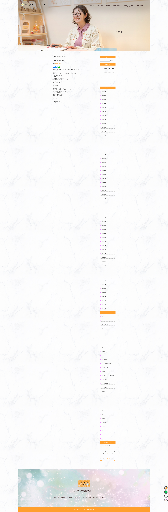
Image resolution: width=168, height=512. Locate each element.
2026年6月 (104, 99)
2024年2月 (104, 198)
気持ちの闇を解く (59, 60)
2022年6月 (104, 277)
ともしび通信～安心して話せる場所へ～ (109, 76)
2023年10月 (104, 213)
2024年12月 (104, 158)
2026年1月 (104, 111)
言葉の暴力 (104, 80)
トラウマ (103, 426)
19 (103, 455)
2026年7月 (104, 95)
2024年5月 (104, 186)
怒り (102, 406)
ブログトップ (107, 57)
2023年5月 (104, 233)
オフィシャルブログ (110, 497)
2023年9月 (104, 217)
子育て (103, 430)
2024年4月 (104, 190)
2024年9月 (104, 170)
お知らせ (103, 343)
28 (107, 458)
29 (109, 458)
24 (114, 455)
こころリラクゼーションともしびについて (129, 5)
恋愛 (102, 414)
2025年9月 (104, 123)
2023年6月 (104, 229)
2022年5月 (104, 280)
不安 (102, 347)
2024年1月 (104, 202)
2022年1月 (104, 296)
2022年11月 (104, 257)
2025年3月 (104, 147)
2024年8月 (104, 174)
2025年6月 (104, 135)
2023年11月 (104, 210)
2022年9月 (104, 265)
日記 (102, 316)
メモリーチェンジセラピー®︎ (107, 363)
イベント (103, 340)
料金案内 (108, 5)
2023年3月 (104, 241)
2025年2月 (104, 150)
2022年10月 (104, 261)
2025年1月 (104, 154)
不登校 (103, 332)
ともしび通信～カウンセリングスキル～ (109, 83)
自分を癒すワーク (105, 387)
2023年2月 (104, 245)
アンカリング (104, 379)
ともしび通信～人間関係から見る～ (108, 72)
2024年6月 (104, 182)
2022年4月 (104, 284)
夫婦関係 (103, 351)
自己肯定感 (104, 422)
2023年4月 (104, 237)
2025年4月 (104, 143)
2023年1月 (104, 249)
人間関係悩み (104, 336)
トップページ (91, 5)
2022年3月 (104, 288)
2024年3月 (104, 194)
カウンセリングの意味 (106, 403)
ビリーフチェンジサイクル (107, 395)
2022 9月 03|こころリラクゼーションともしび (27, 8)
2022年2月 (104, 292)
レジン (103, 399)
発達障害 (103, 418)
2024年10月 (104, 166)
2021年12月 (104, 300)
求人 (102, 438)
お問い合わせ (140, 5)
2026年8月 (104, 91)
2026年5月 (104, 103)
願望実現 (103, 391)
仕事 (102, 355)
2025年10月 (104, 119)
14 (107, 453)
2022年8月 (104, 269)
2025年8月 (104, 127)
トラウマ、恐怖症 (105, 367)
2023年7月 (104, 225)
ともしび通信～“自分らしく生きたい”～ (109, 68)
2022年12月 (104, 253)
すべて (103, 320)
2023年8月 (104, 221)
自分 (102, 434)
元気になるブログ (105, 324)
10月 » (114, 460)
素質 (102, 328)
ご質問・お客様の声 (117, 5)
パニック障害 (104, 359)
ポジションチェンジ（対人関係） (108, 375)
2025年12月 (104, 115)
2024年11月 (104, 162)
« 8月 (101, 460)
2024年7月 (104, 178)
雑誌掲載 (103, 371)
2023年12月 (104, 206)
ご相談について (100, 5)
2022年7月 (104, 273)
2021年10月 (104, 308)
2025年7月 (104, 131)
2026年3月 (104, 107)
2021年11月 (104, 304)
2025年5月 (104, 139)
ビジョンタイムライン (106, 383)
